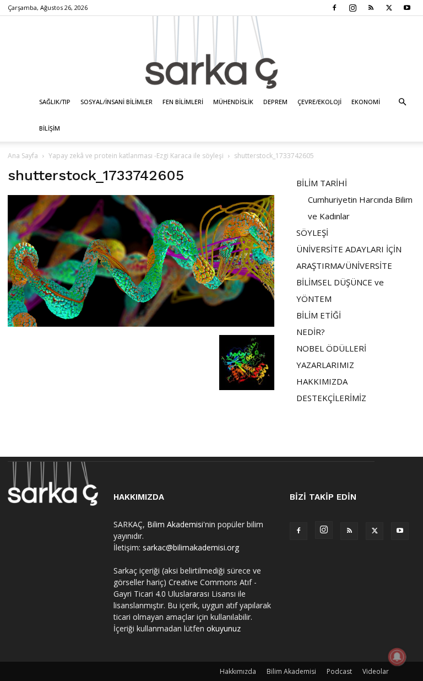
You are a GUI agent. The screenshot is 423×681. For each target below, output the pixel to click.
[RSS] (370, 7)
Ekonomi (365, 102)
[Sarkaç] (211, 52)
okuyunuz (224, 628)
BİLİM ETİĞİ (318, 315)
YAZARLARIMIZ (325, 364)
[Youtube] (407, 7)
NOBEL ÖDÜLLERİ (331, 348)
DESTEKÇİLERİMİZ (331, 397)
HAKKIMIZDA (322, 381)
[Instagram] (352, 7)
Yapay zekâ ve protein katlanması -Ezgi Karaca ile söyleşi (136, 155)
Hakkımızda (238, 671)
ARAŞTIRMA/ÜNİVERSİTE (344, 265)
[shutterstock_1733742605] (141, 323)
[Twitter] (389, 7)
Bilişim (49, 128)
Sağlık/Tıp (54, 102)
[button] (402, 102)
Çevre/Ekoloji (319, 102)
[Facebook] (334, 7)
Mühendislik (233, 102)
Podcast (339, 671)
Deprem (275, 102)
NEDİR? (310, 331)
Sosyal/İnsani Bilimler (116, 102)
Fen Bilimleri (182, 102)
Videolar (375, 671)
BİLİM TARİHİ (321, 182)
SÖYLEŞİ (312, 232)
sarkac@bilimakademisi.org (191, 547)
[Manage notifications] (397, 657)
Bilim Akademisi (175, 524)
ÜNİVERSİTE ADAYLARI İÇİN (349, 249)
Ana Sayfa (23, 155)
